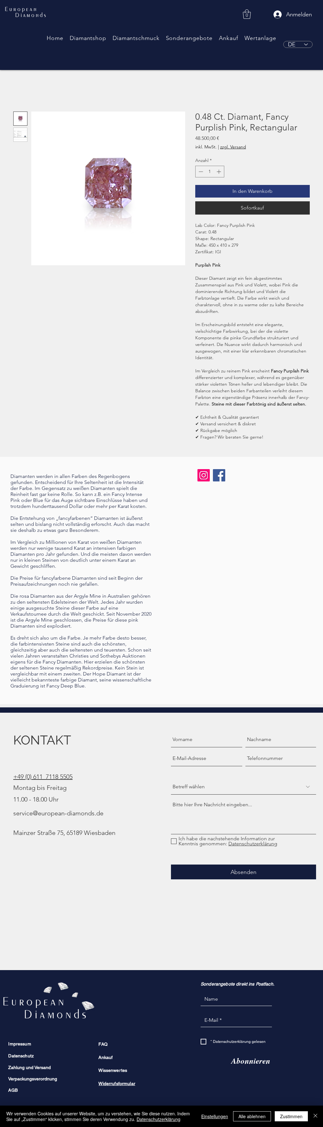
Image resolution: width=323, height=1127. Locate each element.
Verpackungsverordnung (32, 1078)
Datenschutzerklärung (158, 1119)
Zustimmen (291, 1116)
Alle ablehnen (252, 1116)
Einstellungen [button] (214, 1116)
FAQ (102, 1044)
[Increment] (219, 171)
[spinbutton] (209, 171)
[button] (88, 38)
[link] (247, 14)
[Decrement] (200, 171)
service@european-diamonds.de (58, 813)
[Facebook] (219, 475)
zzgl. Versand (233, 147)
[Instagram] (203, 475)
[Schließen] (315, 1116)
